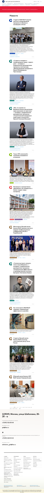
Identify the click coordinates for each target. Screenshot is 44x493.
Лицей (14, 457)
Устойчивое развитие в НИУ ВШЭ (8, 461)
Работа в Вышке (6, 482)
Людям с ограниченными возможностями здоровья (7, 479)
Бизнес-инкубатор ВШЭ (17, 470)
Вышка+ (15, 463)
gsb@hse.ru (5, 427)
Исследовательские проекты (27, 459)
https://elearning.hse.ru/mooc (34, 485)
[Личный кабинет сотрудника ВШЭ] (38, 2)
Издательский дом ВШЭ (36, 459)
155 (19, 408)
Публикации (34, 466)
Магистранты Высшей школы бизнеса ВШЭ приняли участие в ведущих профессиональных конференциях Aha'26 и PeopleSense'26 (23, 230)
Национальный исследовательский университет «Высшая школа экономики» (13, 9)
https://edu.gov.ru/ (19, 485)
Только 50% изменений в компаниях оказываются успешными (20, 155)
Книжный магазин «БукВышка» (37, 460)
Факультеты (28, 9)
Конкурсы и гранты (26, 466)
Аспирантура (15, 466)
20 (16, 408)
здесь (8, 490)
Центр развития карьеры (17, 469)
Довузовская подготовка (17, 459)
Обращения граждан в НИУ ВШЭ (8, 467)
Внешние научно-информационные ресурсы (27, 468)
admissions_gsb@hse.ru (9, 444)
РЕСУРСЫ (34, 456)
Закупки (5, 465)
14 (29, 407)
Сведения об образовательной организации (8, 476)
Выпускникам (28, 4)
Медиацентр (35, 463)
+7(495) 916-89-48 (8, 422)
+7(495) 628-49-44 (8, 438)
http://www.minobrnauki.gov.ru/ (8, 485)
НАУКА (24, 456)
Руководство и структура (7, 459)
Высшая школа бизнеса (13, 1)
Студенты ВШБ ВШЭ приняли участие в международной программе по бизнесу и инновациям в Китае (22, 22)
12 (26, 407)
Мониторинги (25, 460)
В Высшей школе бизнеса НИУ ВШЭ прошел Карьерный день (22, 377)
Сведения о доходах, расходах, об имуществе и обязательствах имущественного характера (8, 473)
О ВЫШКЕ (5, 456)
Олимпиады (15, 460)
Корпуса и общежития (7, 464)
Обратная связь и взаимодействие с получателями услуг (16, 474)
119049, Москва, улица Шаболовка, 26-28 (21, 415)
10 (23, 407)
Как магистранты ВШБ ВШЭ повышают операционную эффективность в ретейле (21, 309)
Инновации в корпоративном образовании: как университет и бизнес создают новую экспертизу (22, 189)
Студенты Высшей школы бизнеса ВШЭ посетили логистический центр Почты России (21, 340)
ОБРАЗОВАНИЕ (16, 456)
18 (13, 408)
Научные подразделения (26, 457)
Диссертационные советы (27, 462)
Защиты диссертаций (26, 463)
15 (31, 407)
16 (10, 408)
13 (28, 407)
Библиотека (34, 457)
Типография (34, 462)
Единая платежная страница (8, 480)
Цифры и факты (6, 457)
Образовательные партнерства (18, 472)
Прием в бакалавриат (17, 462)
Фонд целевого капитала (7, 469)
